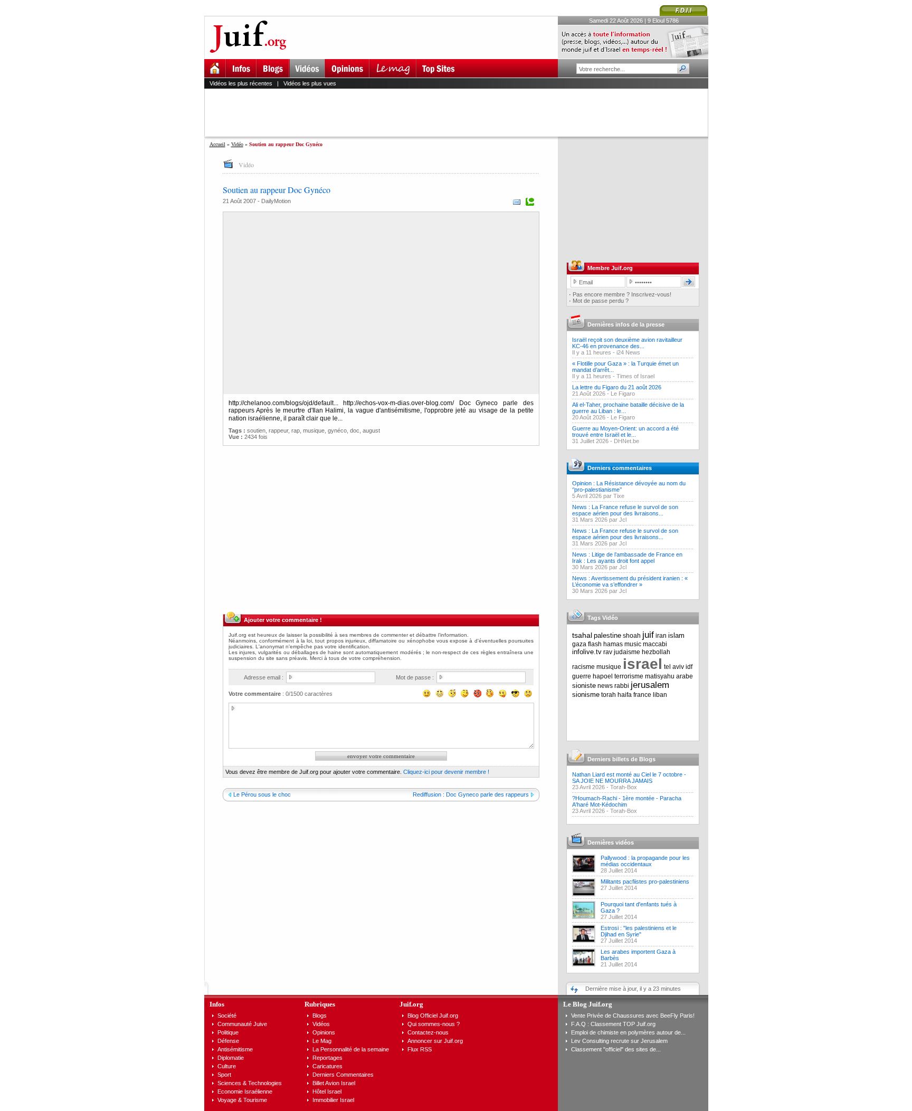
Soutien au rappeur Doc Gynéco (276, 189)
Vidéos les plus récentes (241, 83)
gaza (579, 644)
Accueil (217, 144)
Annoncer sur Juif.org (435, 1041)
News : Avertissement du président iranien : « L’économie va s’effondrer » (630, 581)
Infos (217, 1004)
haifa (625, 694)
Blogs (319, 1015)
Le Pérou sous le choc (262, 794)
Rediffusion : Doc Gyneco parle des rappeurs (471, 794)
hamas (613, 644)
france (642, 694)
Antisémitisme (235, 1049)
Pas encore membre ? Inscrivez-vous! (622, 294)
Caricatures (327, 1066)
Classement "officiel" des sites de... (616, 1049)
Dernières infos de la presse (625, 324)
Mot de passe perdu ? (601, 301)
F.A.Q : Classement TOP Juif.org (613, 1024)
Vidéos (321, 1024)
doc (354, 430)
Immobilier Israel (333, 1100)
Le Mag (321, 1041)
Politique (228, 1032)
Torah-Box (623, 787)
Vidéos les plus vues (309, 83)
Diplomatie (230, 1058)
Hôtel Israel (326, 1091)
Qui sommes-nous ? (433, 1024)
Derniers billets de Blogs (621, 759)
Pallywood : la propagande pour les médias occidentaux (645, 861)
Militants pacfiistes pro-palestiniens (645, 881)
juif (648, 635)
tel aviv (674, 667)
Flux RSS (419, 1049)
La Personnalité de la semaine (350, 1049)
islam (676, 635)
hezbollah (656, 652)
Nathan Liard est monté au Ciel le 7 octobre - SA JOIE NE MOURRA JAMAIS (629, 777)
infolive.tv (587, 652)
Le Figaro (623, 393)
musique (314, 430)
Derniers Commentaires (343, 1074)
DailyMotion (276, 201)
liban (660, 694)
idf (689, 667)
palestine (607, 635)
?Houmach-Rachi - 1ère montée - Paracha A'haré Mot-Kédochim (626, 801)
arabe (684, 676)
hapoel (603, 676)
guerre (581, 676)
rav (607, 652)
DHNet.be (626, 441)
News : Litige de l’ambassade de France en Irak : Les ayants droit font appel (627, 557)
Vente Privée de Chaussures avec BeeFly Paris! (633, 1015)
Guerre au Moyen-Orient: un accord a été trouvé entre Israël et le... (625, 431)
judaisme (627, 652)
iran (661, 635)
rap (295, 430)
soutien (256, 430)
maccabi (655, 644)
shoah (632, 635)
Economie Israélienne (244, 1091)
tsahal (582, 635)
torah (608, 694)
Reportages (327, 1058)
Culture (226, 1066)
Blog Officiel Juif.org (432, 1015)
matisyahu (659, 676)
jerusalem (650, 685)
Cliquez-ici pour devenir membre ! (446, 772)
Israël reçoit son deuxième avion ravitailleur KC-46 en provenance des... (627, 343)
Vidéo (237, 144)
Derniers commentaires (619, 468)
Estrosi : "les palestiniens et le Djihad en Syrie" (639, 931)
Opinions (323, 1032)
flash (595, 644)
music (632, 644)
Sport (224, 1074)
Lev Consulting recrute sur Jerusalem (619, 1041)
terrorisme (628, 676)
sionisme (586, 694)
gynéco (337, 430)
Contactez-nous (428, 1032)
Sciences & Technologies (249, 1083)
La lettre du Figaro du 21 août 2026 (616, 387)
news (605, 685)
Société (226, 1015)
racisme (583, 667)
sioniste (584, 685)
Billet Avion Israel (333, 1083)
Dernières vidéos (610, 842)
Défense (228, 1041)
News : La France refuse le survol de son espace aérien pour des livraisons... (625, 510)
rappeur (278, 430)
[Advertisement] (461, 112)
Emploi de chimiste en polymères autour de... (628, 1032)
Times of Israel (635, 376)
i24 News (628, 352)
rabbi (621, 685)
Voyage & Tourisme (242, 1100)
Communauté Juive (242, 1024)
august (371, 430)
